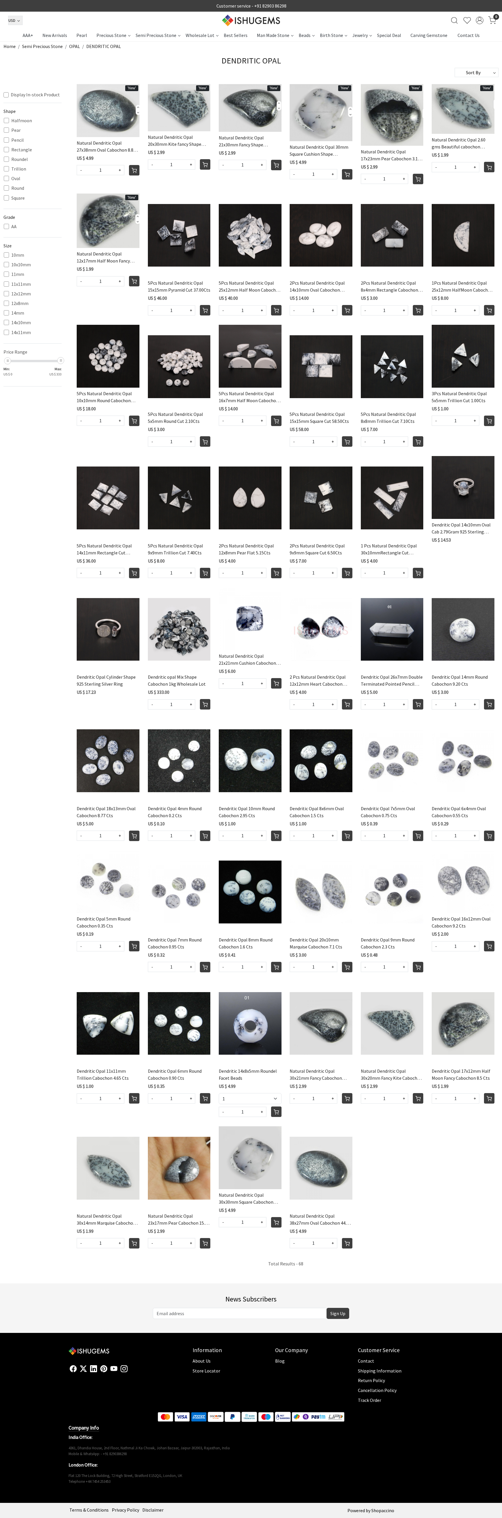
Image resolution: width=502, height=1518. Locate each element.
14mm (17, 313)
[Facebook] (73, 1369)
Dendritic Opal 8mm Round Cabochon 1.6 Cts (245, 943)
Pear (16, 130)
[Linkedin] (93, 1369)
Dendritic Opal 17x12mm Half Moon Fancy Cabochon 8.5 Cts (461, 1074)
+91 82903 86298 (270, 6)
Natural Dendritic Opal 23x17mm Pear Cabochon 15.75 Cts (178, 1219)
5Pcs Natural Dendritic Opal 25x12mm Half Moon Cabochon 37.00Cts (250, 286)
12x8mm (19, 303)
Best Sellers (236, 35)
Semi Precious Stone (156, 35)
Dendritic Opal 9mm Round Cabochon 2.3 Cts (388, 943)
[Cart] (134, 170)
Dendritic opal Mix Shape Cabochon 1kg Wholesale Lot (177, 680)
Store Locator (206, 1371)
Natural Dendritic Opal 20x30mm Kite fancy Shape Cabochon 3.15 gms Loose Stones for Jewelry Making (174, 141)
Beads (305, 35)
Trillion (18, 169)
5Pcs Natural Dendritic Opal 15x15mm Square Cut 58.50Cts (319, 417)
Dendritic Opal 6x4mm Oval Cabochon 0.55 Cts (459, 812)
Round (17, 188)
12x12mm (21, 294)
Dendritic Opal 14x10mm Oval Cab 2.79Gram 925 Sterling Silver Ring (461, 528)
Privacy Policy (125, 1510)
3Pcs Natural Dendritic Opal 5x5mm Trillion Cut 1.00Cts (459, 397)
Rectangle (21, 149)
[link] (454, 20)
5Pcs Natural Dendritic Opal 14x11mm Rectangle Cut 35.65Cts (104, 549)
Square (18, 198)
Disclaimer (153, 1510)
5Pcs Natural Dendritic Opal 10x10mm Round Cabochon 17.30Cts (104, 397)
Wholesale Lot (200, 35)
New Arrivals (54, 35)
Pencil (17, 140)
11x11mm (21, 284)
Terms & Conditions (89, 1510)
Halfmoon (21, 120)
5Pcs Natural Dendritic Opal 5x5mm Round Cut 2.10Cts (175, 417)
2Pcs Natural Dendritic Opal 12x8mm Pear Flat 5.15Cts (246, 549)
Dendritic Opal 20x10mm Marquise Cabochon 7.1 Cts (316, 943)
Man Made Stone (273, 35)
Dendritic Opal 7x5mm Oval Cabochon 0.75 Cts (388, 812)
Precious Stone (111, 35)
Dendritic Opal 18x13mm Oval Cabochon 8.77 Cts (106, 812)
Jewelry (360, 35)
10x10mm (21, 264)
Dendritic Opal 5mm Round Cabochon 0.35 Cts (103, 922)
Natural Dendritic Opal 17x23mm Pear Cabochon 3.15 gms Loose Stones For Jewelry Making (391, 155)
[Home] (251, 20)
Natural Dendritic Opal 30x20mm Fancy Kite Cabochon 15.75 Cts (391, 1074)
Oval (15, 178)
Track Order (369, 1400)
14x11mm (21, 332)
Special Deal (389, 35)
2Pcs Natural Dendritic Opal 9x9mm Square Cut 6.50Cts (317, 549)
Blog (280, 1361)
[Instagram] (124, 1369)
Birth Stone (331, 35)
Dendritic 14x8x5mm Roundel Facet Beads (248, 1074)
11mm (17, 274)
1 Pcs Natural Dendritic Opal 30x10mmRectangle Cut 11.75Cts (389, 549)
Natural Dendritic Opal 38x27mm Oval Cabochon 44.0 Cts (319, 1219)
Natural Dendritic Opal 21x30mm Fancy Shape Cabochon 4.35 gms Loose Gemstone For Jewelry (244, 141)
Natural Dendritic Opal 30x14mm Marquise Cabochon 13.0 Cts (106, 1219)
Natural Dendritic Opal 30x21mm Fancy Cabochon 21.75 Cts (316, 1074)
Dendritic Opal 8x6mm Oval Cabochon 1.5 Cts (317, 812)
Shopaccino (382, 1510)
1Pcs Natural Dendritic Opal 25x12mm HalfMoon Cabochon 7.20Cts (462, 286)
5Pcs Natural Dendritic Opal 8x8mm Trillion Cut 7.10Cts (388, 417)
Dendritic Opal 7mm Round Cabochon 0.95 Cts (175, 943)
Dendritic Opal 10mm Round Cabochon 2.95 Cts (247, 812)
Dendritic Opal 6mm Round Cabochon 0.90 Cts (175, 1074)
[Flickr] (131, 1371)
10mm (17, 255)
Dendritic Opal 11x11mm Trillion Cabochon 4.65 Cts (103, 1074)
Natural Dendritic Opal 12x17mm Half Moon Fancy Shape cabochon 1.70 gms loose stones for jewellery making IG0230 (103, 257)
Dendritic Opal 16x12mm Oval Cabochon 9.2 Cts (461, 922)
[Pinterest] (103, 1369)
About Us (202, 1361)
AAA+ (28, 35)
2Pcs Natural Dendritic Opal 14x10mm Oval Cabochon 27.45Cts (317, 286)
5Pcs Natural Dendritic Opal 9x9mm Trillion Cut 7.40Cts (175, 549)
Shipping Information (379, 1371)
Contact (366, 1361)
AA (14, 226)
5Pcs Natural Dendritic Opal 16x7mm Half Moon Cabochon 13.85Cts (249, 397)
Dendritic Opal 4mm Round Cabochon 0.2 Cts (175, 812)
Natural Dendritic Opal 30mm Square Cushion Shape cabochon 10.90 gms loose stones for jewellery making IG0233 (319, 150)
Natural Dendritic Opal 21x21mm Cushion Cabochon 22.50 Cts (247, 659)
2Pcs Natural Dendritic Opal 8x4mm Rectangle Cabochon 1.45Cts (389, 286)
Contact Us (469, 35)
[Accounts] (480, 20)
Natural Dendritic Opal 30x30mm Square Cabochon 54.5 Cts (246, 1198)
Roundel (19, 159)
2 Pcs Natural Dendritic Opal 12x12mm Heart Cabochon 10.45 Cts (318, 680)
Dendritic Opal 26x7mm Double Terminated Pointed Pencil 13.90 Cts (392, 680)
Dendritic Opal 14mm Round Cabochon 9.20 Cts (460, 680)
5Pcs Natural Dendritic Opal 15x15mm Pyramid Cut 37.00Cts (179, 286)
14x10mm (21, 322)
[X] (83, 1369)
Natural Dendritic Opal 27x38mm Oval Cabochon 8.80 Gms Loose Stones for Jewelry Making (107, 146)
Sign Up (337, 1313)
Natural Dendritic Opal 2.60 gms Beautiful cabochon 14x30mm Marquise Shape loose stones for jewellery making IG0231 (458, 143)
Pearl (81, 35)
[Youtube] (114, 1369)
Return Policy (371, 1380)
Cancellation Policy (377, 1390)
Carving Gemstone (428, 35)
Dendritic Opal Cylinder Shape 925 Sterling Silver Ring (106, 680)
